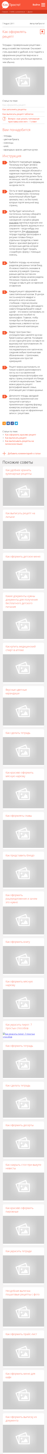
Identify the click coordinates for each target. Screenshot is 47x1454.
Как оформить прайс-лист (21, 1334)
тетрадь (36, 161)
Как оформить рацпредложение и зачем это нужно (21, 898)
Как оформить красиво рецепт (20, 434)
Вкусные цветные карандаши (16, 691)
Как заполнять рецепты (14, 109)
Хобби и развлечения (17, 12)
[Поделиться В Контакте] (8, 423)
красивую (14, 222)
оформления (32, 231)
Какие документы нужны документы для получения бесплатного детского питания (22, 601)
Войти (36, 4)
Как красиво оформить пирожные (19, 1209)
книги (12, 176)
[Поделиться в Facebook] (12, 423)
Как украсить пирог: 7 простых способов (19, 1026)
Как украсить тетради (19, 1251)
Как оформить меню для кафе (20, 1375)
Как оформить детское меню (23, 556)
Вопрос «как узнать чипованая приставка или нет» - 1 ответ (23, 120)
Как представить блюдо (20, 855)
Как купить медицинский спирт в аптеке (21, 648)
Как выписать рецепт (16, 437)
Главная (5, 12)
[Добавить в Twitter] (16, 423)
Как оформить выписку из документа (21, 1418)
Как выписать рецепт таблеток (17, 114)
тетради (27, 190)
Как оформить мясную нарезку (19, 983)
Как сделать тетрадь (18, 733)
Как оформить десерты (20, 1125)
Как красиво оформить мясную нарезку (19, 774)
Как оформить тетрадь (19, 1046)
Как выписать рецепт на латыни (20, 515)
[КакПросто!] (11, 4)
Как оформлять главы (19, 815)
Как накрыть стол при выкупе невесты (23, 1166)
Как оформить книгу (18, 942)
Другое (30, 12)
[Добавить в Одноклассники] (4, 423)
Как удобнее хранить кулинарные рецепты (19, 471)
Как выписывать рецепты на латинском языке (19, 442)
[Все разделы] (43, 4)
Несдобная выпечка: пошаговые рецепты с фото (23, 1292)
